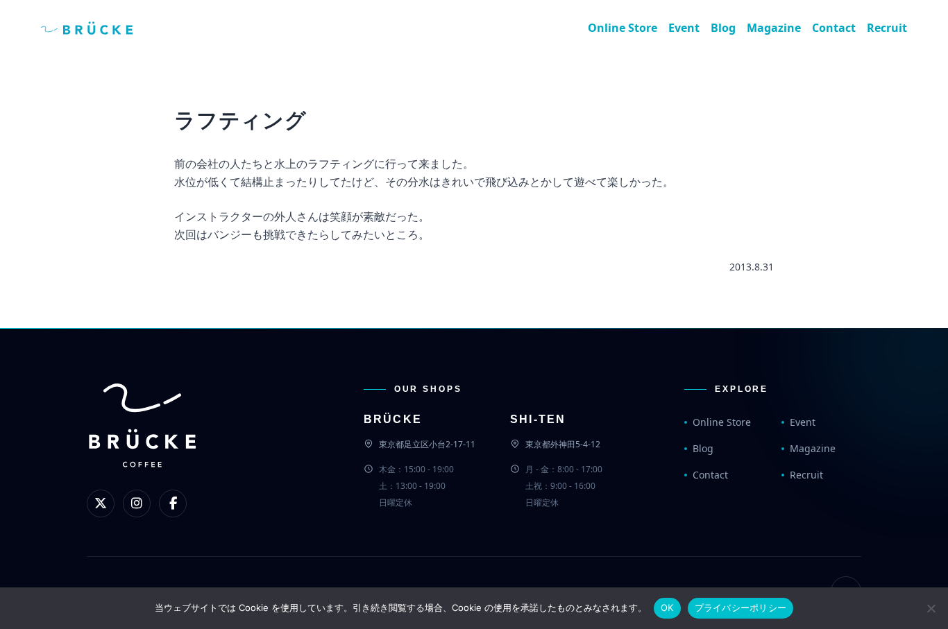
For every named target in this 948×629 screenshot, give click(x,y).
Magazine (774, 27)
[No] (931, 608)
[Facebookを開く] (173, 503)
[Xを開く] (101, 503)
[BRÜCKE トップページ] (142, 448)
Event (684, 27)
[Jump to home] (98, 28)
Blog (723, 27)
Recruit (887, 27)
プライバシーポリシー (741, 607)
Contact (834, 27)
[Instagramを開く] (137, 503)
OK (667, 607)
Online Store (622, 27)
